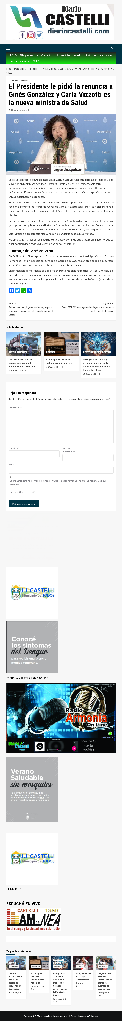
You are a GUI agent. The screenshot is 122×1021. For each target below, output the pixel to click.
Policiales (90, 55)
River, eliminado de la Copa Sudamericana (83, 976)
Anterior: (31, 309)
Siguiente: (88, 307)
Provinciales (63, 55)
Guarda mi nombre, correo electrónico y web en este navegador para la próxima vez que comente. (58, 482)
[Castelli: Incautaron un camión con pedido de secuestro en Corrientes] (23, 344)
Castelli (45, 55)
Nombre (14, 447)
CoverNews (77, 1016)
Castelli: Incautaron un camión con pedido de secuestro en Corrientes (22, 363)
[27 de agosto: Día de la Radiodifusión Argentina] (61, 344)
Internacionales (17, 61)
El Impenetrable (28, 55)
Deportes (79, 966)
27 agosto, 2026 (16, 370)
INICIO (12, 55)
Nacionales (105, 55)
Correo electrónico (69, 449)
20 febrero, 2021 (18, 110)
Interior (77, 55)
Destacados (14, 80)
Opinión (37, 61)
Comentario (16, 407)
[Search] (112, 48)
